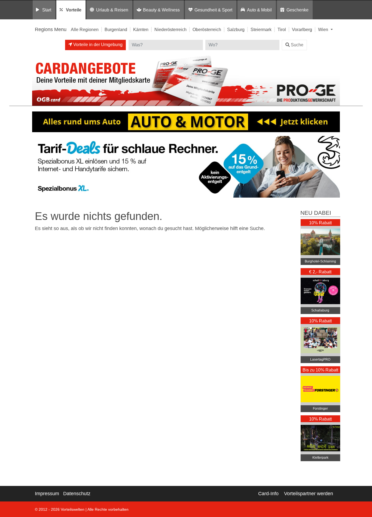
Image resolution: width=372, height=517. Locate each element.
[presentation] (37, 167)
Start (46, 9)
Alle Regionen (85, 29)
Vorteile (73, 9)
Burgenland (116, 29)
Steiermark (261, 29)
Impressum (47, 493)
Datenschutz (76, 493)
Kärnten (140, 29)
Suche (297, 45)
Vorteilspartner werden (308, 493)
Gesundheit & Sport (213, 9)
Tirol (282, 29)
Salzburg (236, 29)
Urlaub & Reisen (112, 9)
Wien (323, 29)
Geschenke (297, 9)
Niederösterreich (170, 29)
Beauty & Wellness (161, 9)
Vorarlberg (302, 29)
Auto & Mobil (259, 9)
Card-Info (268, 493)
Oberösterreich (207, 29)
